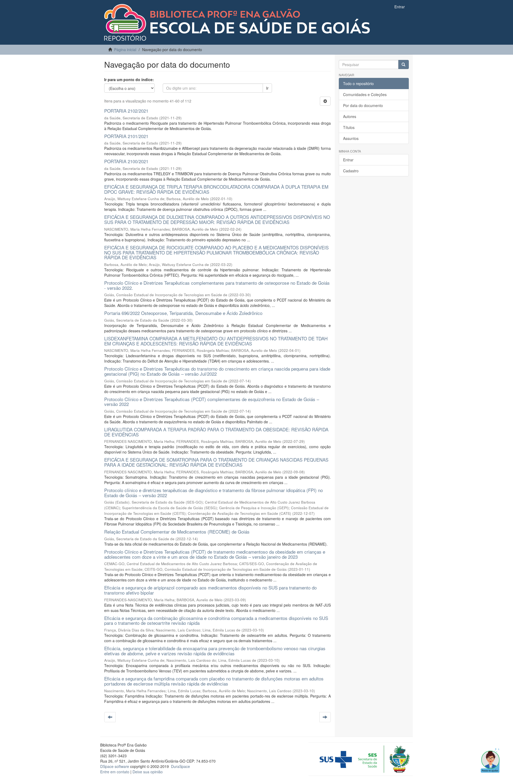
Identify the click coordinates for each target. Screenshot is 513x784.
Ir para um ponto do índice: (129, 79)
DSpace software (114, 766)
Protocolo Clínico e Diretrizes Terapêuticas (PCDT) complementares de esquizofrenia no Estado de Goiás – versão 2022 (211, 402)
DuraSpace (180, 766)
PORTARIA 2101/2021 (126, 136)
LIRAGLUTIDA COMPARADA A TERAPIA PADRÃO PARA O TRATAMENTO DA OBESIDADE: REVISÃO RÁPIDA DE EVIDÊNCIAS (216, 432)
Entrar (348, 159)
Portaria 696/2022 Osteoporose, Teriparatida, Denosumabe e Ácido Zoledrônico (183, 313)
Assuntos (351, 138)
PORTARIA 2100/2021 (126, 161)
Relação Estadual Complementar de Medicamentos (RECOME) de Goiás (177, 531)
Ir (267, 88)
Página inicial (125, 49)
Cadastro (351, 170)
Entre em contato (114, 771)
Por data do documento (363, 105)
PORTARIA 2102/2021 (126, 110)
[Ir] (403, 64)
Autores (349, 116)
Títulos (349, 127)
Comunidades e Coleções (365, 94)
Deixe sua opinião (148, 771)
